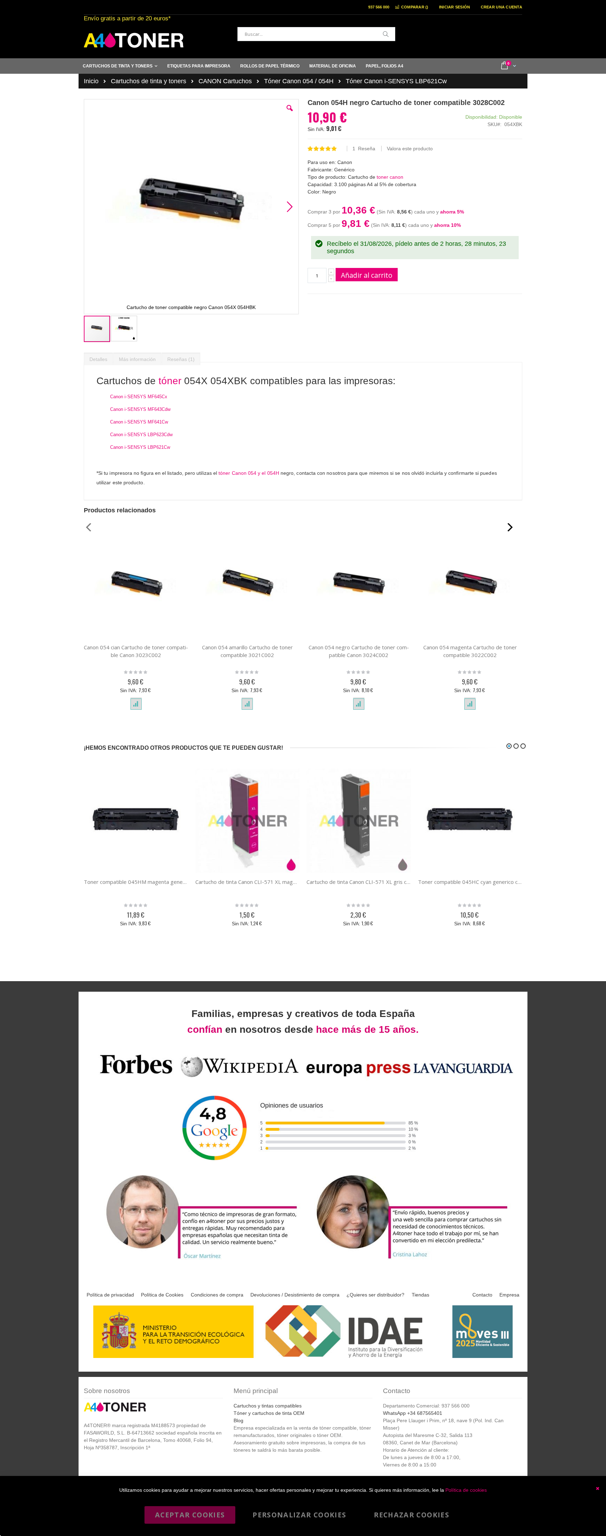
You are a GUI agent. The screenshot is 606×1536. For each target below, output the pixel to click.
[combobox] (316, 34)
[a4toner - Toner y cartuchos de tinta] (133, 40)
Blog (238, 1420)
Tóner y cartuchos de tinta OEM (269, 1413)
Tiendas (420, 1295)
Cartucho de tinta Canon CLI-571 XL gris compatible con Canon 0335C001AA (359, 881)
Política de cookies (466, 1490)
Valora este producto (410, 148)
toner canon (390, 177)
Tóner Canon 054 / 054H (299, 81)
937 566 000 (378, 7)
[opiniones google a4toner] (303, 1078)
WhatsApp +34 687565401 (412, 1413)
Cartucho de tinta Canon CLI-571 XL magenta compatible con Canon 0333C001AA (247, 881)
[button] (289, 113)
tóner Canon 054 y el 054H (248, 473)
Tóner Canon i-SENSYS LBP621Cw (396, 81)
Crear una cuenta (501, 7)
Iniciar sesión (454, 7)
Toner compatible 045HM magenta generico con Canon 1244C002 (136, 881)
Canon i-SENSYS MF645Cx (138, 396)
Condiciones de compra (217, 1295)
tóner (170, 380)
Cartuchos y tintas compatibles (268, 1406)
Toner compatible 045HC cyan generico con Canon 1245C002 (470, 881)
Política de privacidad (110, 1295)
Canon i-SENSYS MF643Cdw (140, 409)
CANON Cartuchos (225, 81)
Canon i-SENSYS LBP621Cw (140, 447)
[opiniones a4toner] (198, 1259)
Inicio (91, 81)
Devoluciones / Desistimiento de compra (294, 1295)
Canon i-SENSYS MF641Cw (139, 422)
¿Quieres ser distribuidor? (375, 1295)
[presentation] (98, 357)
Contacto (482, 1295)
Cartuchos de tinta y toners (148, 81)
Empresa (509, 1295)
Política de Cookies (162, 1295)
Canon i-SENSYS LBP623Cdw (141, 434)
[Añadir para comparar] (136, 704)
